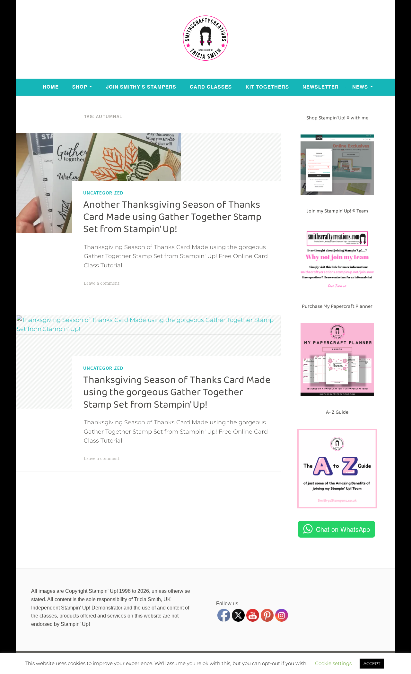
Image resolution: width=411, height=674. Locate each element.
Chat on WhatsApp (343, 529)
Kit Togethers (267, 86)
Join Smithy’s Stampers (141, 86)
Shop (79, 86)
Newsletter (320, 86)
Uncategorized (103, 193)
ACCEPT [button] (371, 663)
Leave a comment (101, 283)
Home (51, 86)
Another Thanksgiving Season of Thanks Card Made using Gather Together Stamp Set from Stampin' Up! (172, 217)
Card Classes (211, 86)
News (360, 86)
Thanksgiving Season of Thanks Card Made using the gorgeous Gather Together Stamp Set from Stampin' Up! (177, 392)
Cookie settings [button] (333, 663)
